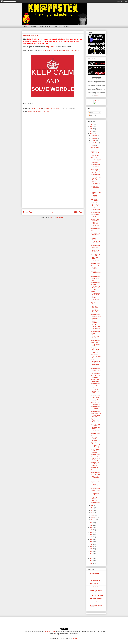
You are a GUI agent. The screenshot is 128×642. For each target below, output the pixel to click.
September (94, 142)
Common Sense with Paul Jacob (96, 591)
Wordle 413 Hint (95, 433)
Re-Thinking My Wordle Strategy (95, 267)
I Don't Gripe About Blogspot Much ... (95, 344)
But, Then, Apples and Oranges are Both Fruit (95, 372)
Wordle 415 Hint (95, 411)
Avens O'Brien (94, 583)
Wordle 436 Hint (95, 174)
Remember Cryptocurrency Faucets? (95, 272)
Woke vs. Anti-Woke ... (95, 303)
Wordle (38, 111)
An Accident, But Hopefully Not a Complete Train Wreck (95, 426)
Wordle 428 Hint (95, 261)
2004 (91, 563)
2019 (91, 527)
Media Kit (58, 26)
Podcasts (33, 26)
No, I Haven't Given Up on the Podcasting (95, 420)
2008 (91, 553)
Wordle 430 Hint (95, 228)
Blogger (75, 638)
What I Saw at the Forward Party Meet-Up (95, 171)
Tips (34, 111)
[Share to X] (70, 108)
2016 (91, 534)
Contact (66, 26)
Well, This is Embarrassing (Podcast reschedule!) (95, 445)
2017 (91, 532)
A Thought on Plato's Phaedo (95, 325)
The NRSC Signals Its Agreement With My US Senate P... (94, 309)
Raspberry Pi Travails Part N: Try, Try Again (95, 458)
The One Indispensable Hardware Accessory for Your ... (95, 362)
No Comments (55, 108)
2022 (91, 133)
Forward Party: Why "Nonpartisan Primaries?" (95, 483)
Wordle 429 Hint (95, 245)
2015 (91, 537)
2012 (91, 544)
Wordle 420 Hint (95, 340)
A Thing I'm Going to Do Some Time (96, 391)
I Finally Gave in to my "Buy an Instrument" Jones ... (95, 256)
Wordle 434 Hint (95, 190)
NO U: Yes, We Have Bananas (95, 403)
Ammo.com (93, 576)
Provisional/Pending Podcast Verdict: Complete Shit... (96, 438)
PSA (92, 230)
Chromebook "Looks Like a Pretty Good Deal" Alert (95, 250)
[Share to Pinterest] (74, 108)
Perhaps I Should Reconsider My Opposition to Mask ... (95, 493)
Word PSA (93, 216)
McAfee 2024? (95, 214)
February (93, 517)
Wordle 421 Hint (95, 331)
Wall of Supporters (45, 26)
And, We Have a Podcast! (95, 386)
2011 (91, 546)
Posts (91, 112)
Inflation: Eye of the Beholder (95, 380)
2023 (91, 131)
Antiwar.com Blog (95, 580)
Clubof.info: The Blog (96, 587)
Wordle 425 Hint (95, 282)
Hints (30, 111)
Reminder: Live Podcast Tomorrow (95, 463)
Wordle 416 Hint (95, 406)
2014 (91, 539)
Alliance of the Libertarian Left (94, 572)
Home (25, 26)
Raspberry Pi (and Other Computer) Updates (96, 194)
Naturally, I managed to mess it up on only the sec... (95, 153)
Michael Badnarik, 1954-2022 (96, 376)
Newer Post (27, 212)
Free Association (95, 602)
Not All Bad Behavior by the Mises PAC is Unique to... (96, 160)
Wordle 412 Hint (95, 454)
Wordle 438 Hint (95, 164)
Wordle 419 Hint (95, 368)
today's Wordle (50, 47)
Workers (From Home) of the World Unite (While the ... (95, 221)
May (92, 510)
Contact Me (98, 95)
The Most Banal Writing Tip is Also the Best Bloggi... (95, 205)
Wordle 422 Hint (95, 328)
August (93, 145)
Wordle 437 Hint (95, 167)
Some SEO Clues (95, 409)
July (92, 505)
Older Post (78, 212)
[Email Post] (63, 108)
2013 (91, 541)
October (93, 140)
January (93, 519)
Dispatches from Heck (96, 595)
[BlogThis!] (69, 108)
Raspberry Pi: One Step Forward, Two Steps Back (95, 240)
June (92, 508)
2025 (91, 126)
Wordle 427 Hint (95, 263)
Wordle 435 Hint (95, 183)
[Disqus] (52, 137)
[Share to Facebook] (72, 108)
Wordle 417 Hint (95, 395)
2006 (91, 558)
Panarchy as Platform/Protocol (96, 356)
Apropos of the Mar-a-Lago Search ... (95, 399)
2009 (91, 551)
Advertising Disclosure (94, 199)
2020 (91, 525)
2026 (91, 124)
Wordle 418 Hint (95, 383)
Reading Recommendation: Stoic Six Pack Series (95, 336)
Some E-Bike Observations (95, 186)
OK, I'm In (93, 470)
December (94, 135)
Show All (103, 609)
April (92, 512)
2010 (91, 549)
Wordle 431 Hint (95, 226)
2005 (91, 560)
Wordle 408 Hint (95, 502)
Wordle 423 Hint (95, 314)
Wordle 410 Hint (95, 472)
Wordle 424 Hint (95, 300)
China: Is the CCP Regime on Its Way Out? (96, 415)
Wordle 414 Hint (95, 431)
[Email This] (67, 108)
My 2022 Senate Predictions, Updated (95, 451)
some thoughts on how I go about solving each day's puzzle (59, 50)
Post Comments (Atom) (57, 217)
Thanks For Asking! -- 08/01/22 (94, 499)
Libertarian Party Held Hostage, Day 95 (95, 234)
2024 (91, 129)
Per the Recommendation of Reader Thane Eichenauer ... (95, 294)
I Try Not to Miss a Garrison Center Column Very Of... (96, 179)
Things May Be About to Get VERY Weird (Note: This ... (95, 350)
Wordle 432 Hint (95, 212)
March (93, 515)
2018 (91, 530)
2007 (91, 556)
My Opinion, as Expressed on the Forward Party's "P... (95, 287)
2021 (91, 522)
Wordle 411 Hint (95, 467)
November (94, 138)
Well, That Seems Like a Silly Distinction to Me (95, 477)
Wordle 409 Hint (95, 488)
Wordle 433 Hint (95, 209)
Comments (93, 115)
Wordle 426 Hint (95, 276)
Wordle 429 (45, 111)
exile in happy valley (96, 598)
